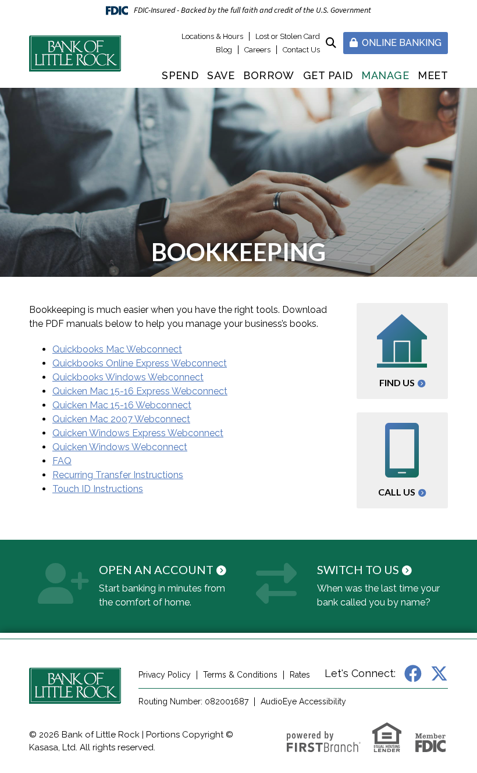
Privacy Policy (164, 674)
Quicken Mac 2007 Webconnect (121, 419)
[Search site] (331, 43)
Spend (180, 75)
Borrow (268, 75)
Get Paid (328, 75)
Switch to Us (358, 569)
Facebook (413, 673)
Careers (257, 49)
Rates (300, 674)
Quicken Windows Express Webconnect (137, 433)
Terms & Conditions (240, 674)
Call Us (396, 491)
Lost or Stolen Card (287, 36)
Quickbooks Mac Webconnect (117, 349)
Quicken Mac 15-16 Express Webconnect (139, 391)
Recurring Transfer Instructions (117, 474)
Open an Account (156, 569)
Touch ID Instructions (97, 488)
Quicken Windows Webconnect (119, 447)
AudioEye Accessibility (303, 701)
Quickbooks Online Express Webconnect (139, 363)
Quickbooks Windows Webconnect (128, 377)
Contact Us (301, 49)
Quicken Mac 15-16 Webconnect (121, 405)
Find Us (397, 382)
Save (220, 75)
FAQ (62, 460)
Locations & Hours (212, 36)
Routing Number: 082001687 (193, 701)
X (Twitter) (439, 673)
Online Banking (400, 42)
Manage (385, 75)
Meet (433, 75)
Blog (224, 49)
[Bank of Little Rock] (75, 53)
